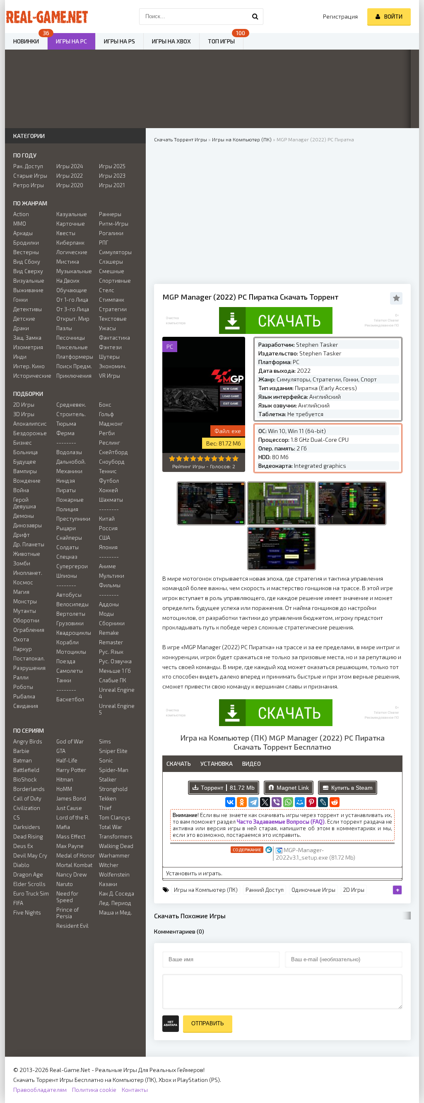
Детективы (27, 309)
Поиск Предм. (74, 366)
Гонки (20, 299)
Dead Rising (28, 836)
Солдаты (67, 547)
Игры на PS (119, 41)
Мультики (111, 575)
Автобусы (69, 594)
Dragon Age (28, 874)
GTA (60, 751)
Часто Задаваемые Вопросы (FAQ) (281, 821)
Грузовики (70, 623)
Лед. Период (115, 903)
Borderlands (29, 789)
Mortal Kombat (74, 865)
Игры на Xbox (171, 41)
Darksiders (26, 827)
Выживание (28, 290)
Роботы (23, 687)
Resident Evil (72, 925)
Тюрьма (66, 423)
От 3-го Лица (72, 309)
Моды (106, 613)
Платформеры (74, 356)
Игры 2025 (112, 166)
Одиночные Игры (313, 889)
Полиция (67, 509)
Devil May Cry (30, 855)
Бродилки (26, 242)
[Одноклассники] (242, 802)
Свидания (25, 706)
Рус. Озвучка (115, 661)
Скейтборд (113, 452)
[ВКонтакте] (230, 802)
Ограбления (28, 630)
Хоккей (108, 490)
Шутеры (109, 356)
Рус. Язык (111, 651)
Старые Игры (30, 175)
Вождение (27, 480)
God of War (70, 741)
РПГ (103, 242)
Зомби (21, 563)
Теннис (108, 471)
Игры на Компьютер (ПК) (206, 889)
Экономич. (112, 366)
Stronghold (113, 789)
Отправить (207, 1023)
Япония (108, 547)
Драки (21, 328)
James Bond (71, 798)
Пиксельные (72, 347)
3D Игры (23, 414)
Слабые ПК (112, 680)
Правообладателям (40, 1089)
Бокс (105, 404)
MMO (19, 223)
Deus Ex (23, 846)
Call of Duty (27, 798)
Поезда (65, 661)
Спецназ (66, 556)
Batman (22, 760)
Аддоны (109, 604)
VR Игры (109, 375)
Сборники (112, 623)
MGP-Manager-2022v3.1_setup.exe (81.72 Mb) (315, 853)
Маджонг (111, 423)
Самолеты (69, 670)
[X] (265, 802)
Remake (109, 632)
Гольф (106, 414)
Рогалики (111, 233)
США (104, 537)
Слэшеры (111, 261)
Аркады (23, 233)
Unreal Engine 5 (117, 709)
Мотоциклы (71, 651)
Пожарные (70, 499)
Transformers (115, 836)
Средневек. (71, 404)
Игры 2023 (112, 175)
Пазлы (64, 328)
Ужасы (107, 328)
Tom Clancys (114, 817)
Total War (110, 827)
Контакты (135, 1089)
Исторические (32, 375)
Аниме (107, 566)
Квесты (65, 233)
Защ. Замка (27, 337)
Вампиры (25, 471)
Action (21, 214)
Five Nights (27, 912)
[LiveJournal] (323, 802)
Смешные (111, 271)
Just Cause (69, 808)
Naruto (64, 884)
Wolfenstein (114, 874)
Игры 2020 (69, 185)
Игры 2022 (69, 175)
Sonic (106, 760)
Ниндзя (65, 480)
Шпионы (66, 575)
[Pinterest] (311, 802)
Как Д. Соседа (116, 893)
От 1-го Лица (72, 299)
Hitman (64, 779)
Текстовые (113, 318)
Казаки (108, 884)
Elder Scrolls (29, 884)
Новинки (26, 41)
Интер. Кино (29, 366)
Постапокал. (29, 658)
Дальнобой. (71, 461)
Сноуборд (112, 461)
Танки (63, 680)
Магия (21, 591)
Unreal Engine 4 (117, 693)
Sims (105, 741)
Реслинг (109, 442)
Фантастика (114, 337)
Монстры (25, 601)
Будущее (24, 461)
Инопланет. (27, 572)
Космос (23, 582)
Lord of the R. (72, 817)
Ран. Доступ (28, 166)
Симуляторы (115, 252)
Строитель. (71, 414)
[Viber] (277, 802)
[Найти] (255, 16)
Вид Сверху (28, 271)
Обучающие (71, 290)
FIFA (18, 903)
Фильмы (109, 585)
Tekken (107, 798)
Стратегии (113, 309)
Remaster (111, 642)
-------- (66, 442)
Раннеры (110, 214)
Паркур (22, 649)
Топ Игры (221, 41)
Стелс (106, 290)
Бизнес (22, 442)
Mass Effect (70, 836)
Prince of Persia (67, 913)
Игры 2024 (69, 166)
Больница (25, 452)
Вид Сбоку (26, 261)
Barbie (21, 751)
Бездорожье (30, 433)
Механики (69, 471)
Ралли (21, 677)
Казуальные (71, 214)
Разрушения (29, 668)
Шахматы (111, 499)
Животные (26, 553)
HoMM (64, 789)
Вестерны (26, 252)
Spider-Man (113, 770)
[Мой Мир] (300, 802)
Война (21, 490)
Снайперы (69, 537)
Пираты (66, 490)
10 (235, 458)
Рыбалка (24, 696)
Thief (105, 808)
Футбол (109, 480)
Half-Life (66, 760)
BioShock (24, 779)
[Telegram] (253, 802)
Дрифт (21, 534)
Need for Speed (67, 896)
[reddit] (335, 802)
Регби (107, 433)
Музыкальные (74, 271)
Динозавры (27, 525)
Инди (19, 356)
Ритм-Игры (113, 223)
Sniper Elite (113, 751)
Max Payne (70, 846)
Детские (24, 318)
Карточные (70, 223)
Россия (108, 528)
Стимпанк (111, 299)
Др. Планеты (28, 544)
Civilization (26, 808)
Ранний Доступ (265, 889)
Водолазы (69, 452)
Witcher (108, 865)
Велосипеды (72, 604)
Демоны (23, 515)
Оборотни (26, 620)
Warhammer (114, 855)
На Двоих (68, 280)
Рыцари (66, 528)
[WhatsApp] (288, 802)
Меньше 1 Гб (115, 670)
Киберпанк (70, 242)
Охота (21, 639)
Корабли (67, 642)
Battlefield (26, 770)
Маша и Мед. (115, 912)
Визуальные (28, 280)
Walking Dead (116, 846)
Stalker (107, 779)
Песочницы (70, 337)
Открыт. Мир (72, 318)
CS (16, 817)
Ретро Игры (28, 185)
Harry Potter (71, 770)
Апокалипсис (30, 423)
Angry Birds (27, 741)
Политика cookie (94, 1089)
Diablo (21, 865)
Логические (71, 252)
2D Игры (353, 889)
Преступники (73, 518)
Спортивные (115, 280)
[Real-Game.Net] (46, 16)
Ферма (65, 433)
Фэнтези (110, 347)
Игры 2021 (112, 185)
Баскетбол (70, 699)
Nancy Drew (71, 874)
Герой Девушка (24, 503)
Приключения (74, 375)
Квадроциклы (73, 632)
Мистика (67, 261)
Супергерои (72, 566)
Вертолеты (70, 613)
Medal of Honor (75, 855)
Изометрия (28, 347)
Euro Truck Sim (31, 893)
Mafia (63, 827)
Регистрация (340, 16)
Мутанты (24, 610)
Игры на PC (71, 41)
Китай (107, 518)
